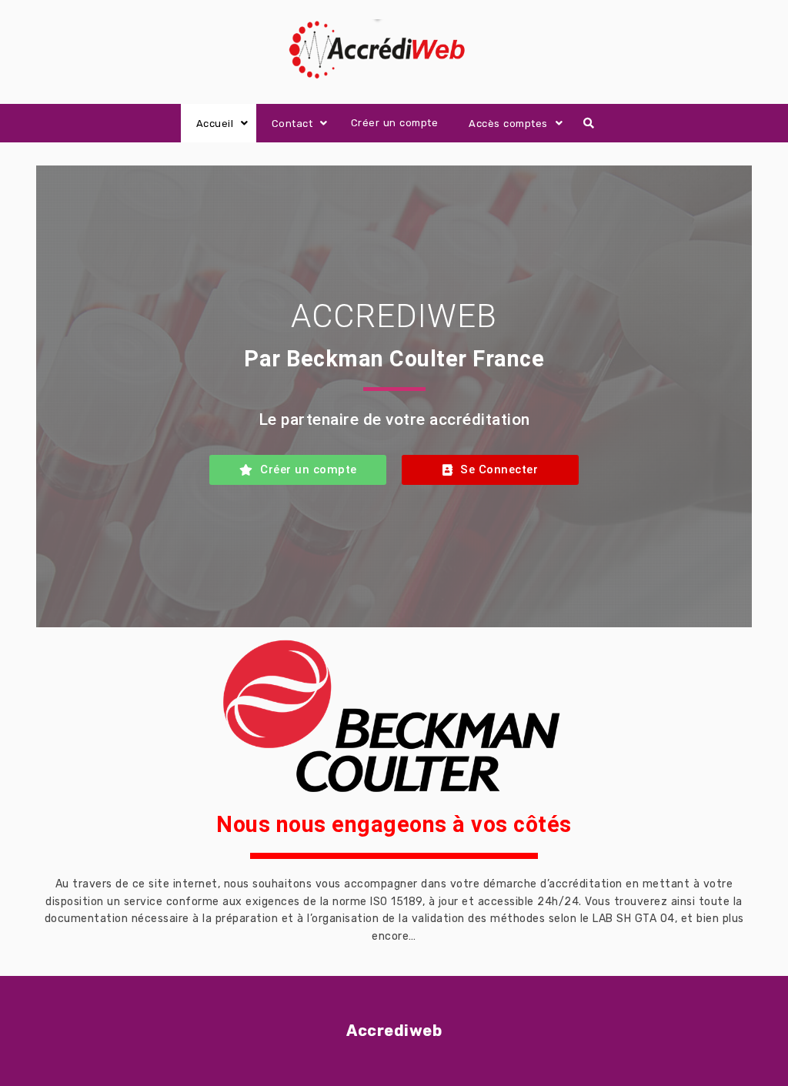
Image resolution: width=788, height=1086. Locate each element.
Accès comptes (508, 123)
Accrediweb (394, 1030)
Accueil (215, 123)
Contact (292, 123)
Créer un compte (395, 123)
